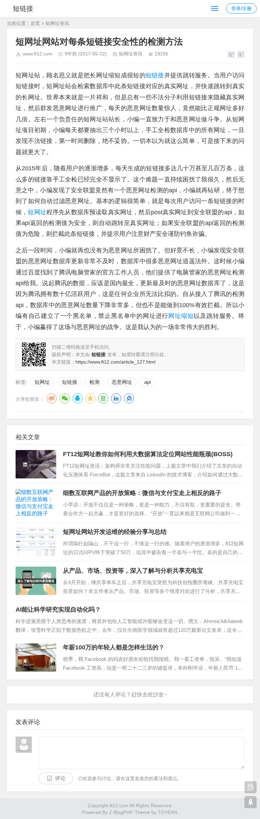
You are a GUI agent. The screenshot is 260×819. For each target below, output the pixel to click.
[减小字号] (240, 54)
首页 (35, 23)
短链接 (23, 8)
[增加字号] (231, 54)
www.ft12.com (37, 53)
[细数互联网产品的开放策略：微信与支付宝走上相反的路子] (36, 503)
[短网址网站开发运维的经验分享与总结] (36, 542)
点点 (129, 398)
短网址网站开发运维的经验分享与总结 (115, 531)
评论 (60, 778)
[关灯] (250, 787)
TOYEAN (167, 812)
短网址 (42, 382)
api (147, 382)
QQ (77, 398)
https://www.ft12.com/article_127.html (115, 362)
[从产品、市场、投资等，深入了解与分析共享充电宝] (36, 581)
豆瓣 (103, 398)
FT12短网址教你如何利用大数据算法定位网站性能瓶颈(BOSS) (148, 454)
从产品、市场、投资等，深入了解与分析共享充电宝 (133, 570)
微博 (52, 398)
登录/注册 (241, 8)
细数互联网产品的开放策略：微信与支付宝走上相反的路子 (142, 493)
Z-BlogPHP (120, 812)
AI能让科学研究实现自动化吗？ (58, 609)
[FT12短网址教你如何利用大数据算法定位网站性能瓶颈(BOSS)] (36, 464)
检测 (94, 382)
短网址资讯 (57, 23)
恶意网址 (122, 382)
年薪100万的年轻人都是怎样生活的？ (114, 647)
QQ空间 (90, 398)
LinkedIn (116, 398)
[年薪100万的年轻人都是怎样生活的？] (36, 657)
